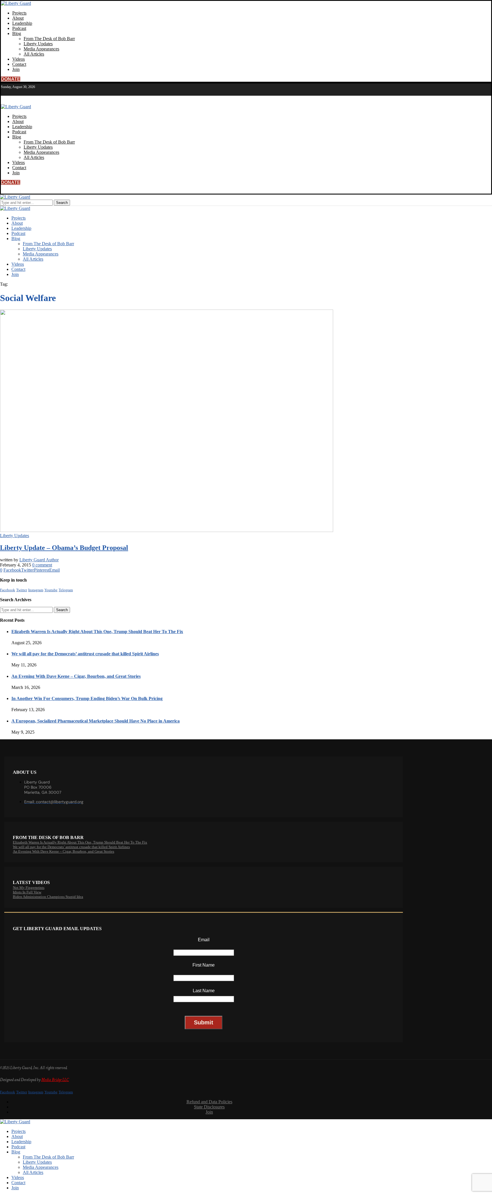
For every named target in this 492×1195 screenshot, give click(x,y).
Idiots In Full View (27, 892)
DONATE (10, 79)
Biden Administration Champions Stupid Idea (48, 897)
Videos (18, 59)
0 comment (42, 564)
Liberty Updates (38, 43)
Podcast (19, 28)
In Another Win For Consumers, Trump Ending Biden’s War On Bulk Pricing (87, 698)
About (18, 18)
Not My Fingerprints (28, 887)
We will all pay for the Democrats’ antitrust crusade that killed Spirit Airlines (85, 653)
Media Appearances (41, 48)
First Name (203, 965)
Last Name (204, 990)
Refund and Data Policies (209, 1101)
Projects (19, 13)
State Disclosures (209, 1106)
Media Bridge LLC (55, 1080)
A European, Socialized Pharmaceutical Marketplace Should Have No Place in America (95, 721)
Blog (16, 33)
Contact (19, 64)
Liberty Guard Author (39, 559)
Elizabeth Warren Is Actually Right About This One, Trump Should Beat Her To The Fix (97, 631)
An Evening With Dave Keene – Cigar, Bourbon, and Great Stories (76, 676)
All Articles (34, 54)
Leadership (22, 23)
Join (16, 69)
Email (204, 939)
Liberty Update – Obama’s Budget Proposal (64, 547)
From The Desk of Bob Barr (49, 38)
